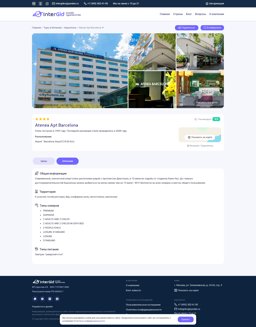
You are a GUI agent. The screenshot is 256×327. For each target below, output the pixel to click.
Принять (185, 319)
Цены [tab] (44, 161)
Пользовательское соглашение (143, 304)
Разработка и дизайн (42, 306)
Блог (189, 14)
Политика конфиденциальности (143, 309)
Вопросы (200, 14)
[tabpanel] (128, 216)
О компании (216, 14)
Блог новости (133, 290)
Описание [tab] (67, 161)
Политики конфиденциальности (89, 321)
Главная (165, 14)
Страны (178, 14)
